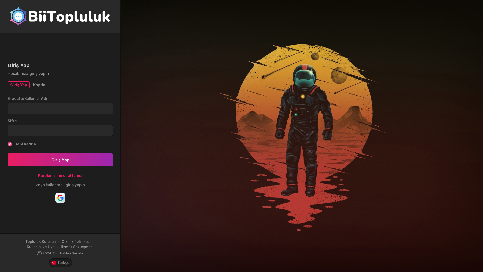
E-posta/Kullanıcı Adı (27, 98)
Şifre (12, 120)
